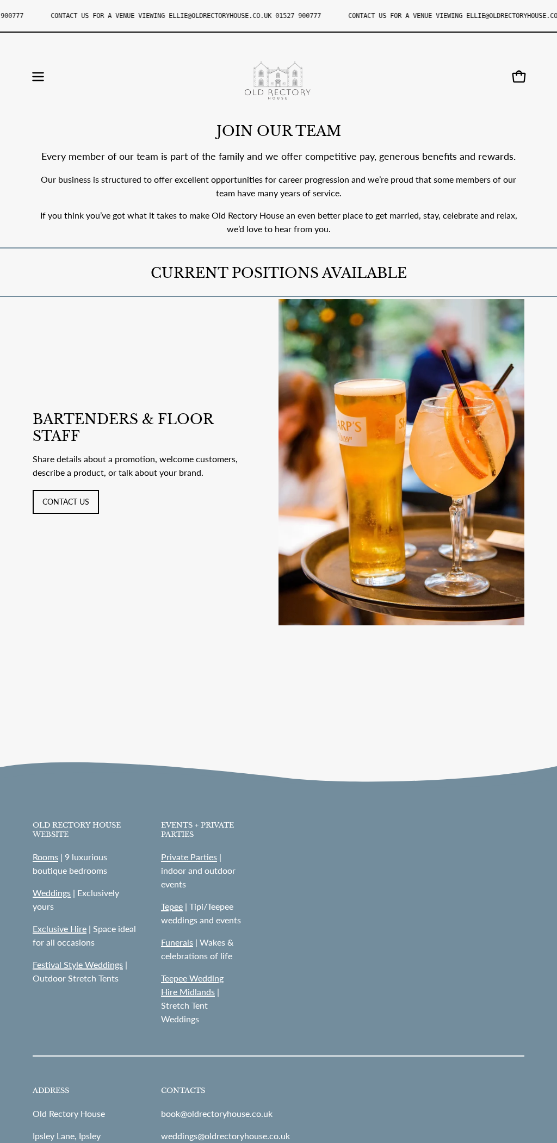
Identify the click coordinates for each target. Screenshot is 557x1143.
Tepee (172, 906)
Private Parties (189, 857)
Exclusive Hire (59, 928)
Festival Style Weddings (78, 964)
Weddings (52, 892)
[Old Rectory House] (278, 77)
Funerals (177, 942)
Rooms (45, 857)
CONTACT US (65, 501)
